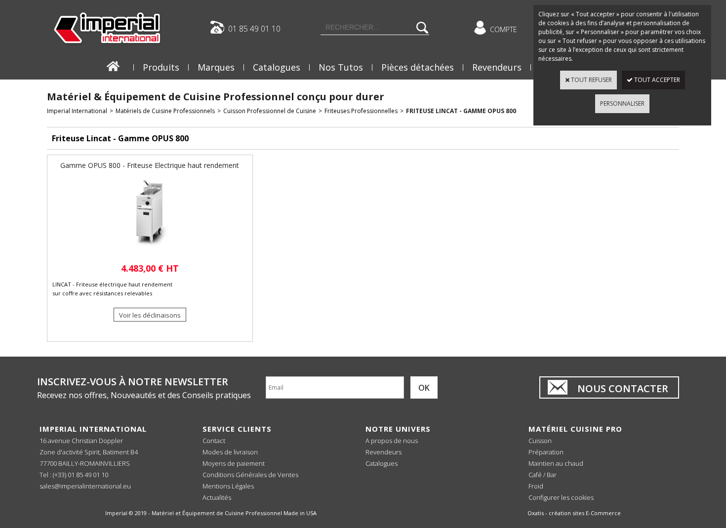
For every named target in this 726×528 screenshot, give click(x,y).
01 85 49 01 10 (254, 28)
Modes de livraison (230, 451)
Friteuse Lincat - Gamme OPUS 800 (461, 111)
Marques (216, 67)
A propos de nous (391, 440)
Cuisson (540, 440)
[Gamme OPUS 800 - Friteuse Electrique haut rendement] (150, 252)
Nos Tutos (341, 67)
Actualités (216, 497)
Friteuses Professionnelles (361, 111)
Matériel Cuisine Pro (575, 429)
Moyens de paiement (233, 463)
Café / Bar (542, 474)
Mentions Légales (228, 486)
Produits (161, 67)
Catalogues (276, 67)
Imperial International (77, 111)
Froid (535, 486)
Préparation (546, 451)
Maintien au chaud (555, 463)
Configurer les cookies (561, 497)
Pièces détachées (417, 67)
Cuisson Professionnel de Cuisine (269, 111)
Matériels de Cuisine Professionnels (165, 111)
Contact (213, 440)
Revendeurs (497, 67)
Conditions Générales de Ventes (250, 474)
